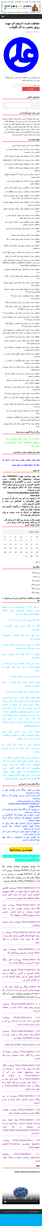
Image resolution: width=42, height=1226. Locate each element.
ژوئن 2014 (36, 573)
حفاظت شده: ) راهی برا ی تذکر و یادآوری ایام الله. (22, 302)
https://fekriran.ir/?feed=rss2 (27, 1172)
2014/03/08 (34, 32)
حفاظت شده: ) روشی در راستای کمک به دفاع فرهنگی (21, 160)
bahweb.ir (12, 476)
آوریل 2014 (36, 580)
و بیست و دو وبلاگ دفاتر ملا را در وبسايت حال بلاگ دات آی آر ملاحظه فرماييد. (21, 877)
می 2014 (36, 576)
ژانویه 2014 (36, 592)
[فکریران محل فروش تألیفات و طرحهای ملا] (21, 13)
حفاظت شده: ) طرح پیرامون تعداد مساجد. (25, 235)
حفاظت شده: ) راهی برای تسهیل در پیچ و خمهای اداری (21, 252)
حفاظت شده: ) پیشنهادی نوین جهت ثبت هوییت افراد (22, 156)
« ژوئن (37, 562)
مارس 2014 (35, 584)
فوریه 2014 (36, 588)
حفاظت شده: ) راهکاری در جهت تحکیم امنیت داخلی (22, 187)
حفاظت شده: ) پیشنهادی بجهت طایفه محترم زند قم (22, 164)
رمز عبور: (36, 85)
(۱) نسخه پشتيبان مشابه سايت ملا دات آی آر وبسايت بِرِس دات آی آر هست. (21, 870)
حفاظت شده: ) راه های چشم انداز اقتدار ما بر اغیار (22, 256)
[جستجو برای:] (21, 105)
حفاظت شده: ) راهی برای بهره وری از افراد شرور (22, 336)
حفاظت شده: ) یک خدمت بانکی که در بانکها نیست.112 (21, 313)
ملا (25, 32)
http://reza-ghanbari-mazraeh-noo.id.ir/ (23, 494)
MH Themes (35, 1212)
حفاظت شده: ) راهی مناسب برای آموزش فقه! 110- (22, 393)
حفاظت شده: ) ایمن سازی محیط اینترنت (26, 145)
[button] (3, 16)
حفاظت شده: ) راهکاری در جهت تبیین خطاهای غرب (22, 191)
